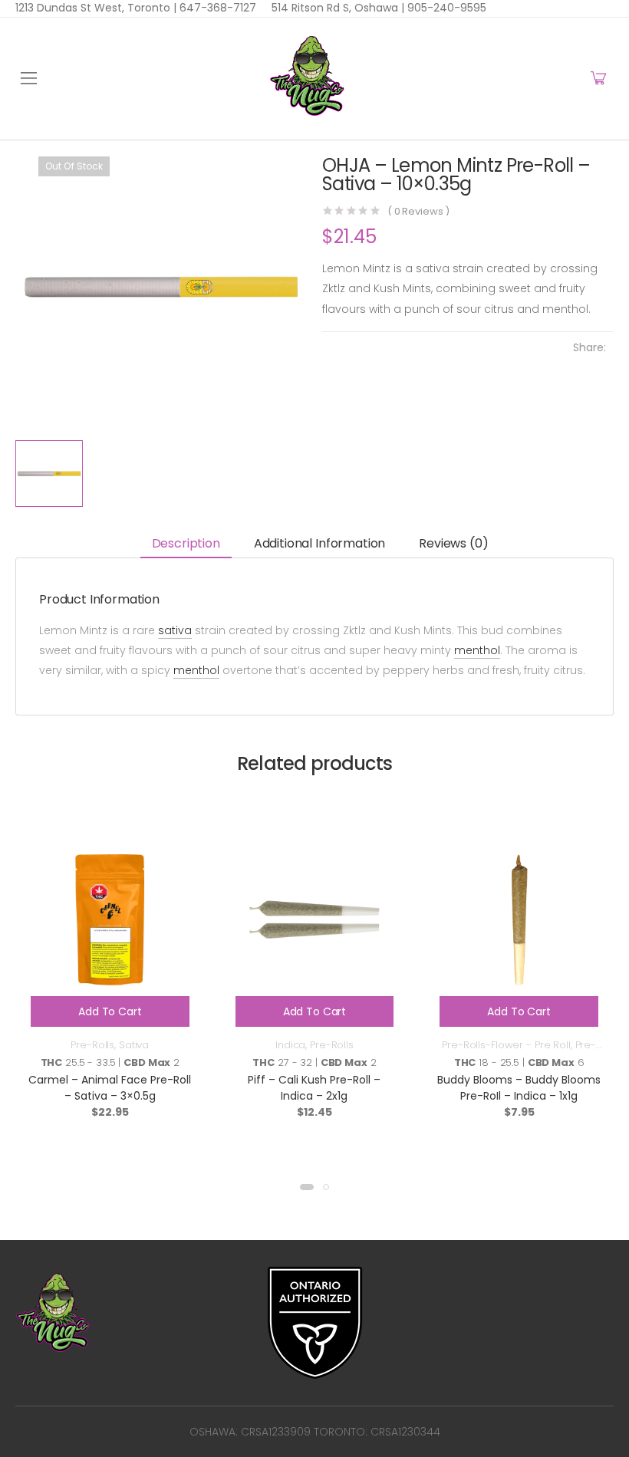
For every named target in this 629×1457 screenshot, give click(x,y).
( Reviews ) (418, 211)
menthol (477, 650)
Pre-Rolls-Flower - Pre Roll (506, 1045)
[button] (306, 1187)
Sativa (134, 1045)
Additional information (319, 543)
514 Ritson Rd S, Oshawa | (338, 7)
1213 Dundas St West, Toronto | (95, 7)
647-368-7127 (216, 7)
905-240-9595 (445, 7)
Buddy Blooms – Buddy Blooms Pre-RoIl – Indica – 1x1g (519, 1087)
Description (186, 543)
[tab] (186, 544)
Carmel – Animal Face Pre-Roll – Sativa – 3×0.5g (109, 1087)
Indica (290, 1045)
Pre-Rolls (92, 1045)
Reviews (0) (453, 543)
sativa (175, 630)
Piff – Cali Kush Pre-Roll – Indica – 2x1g (314, 1087)
